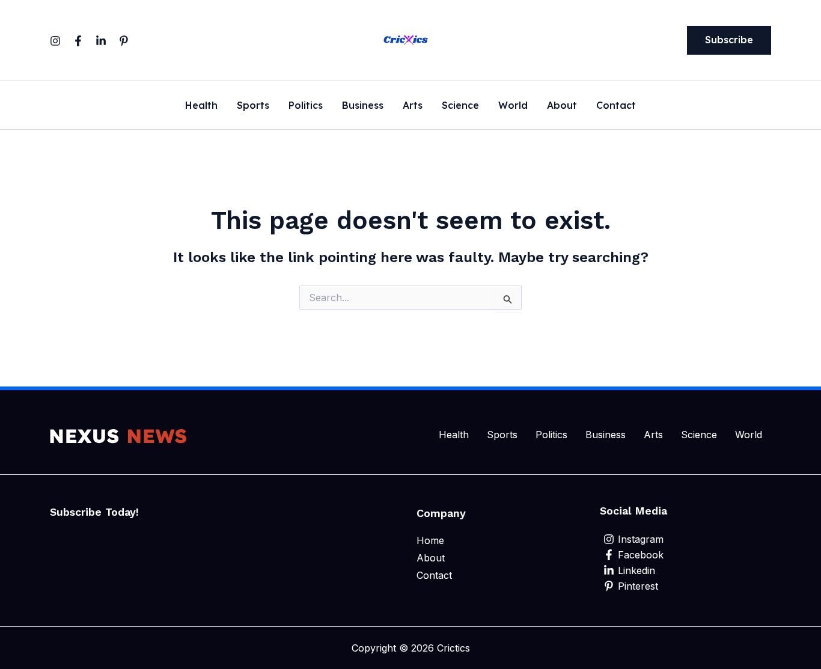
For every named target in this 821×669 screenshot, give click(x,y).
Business (362, 105)
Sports (253, 105)
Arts (413, 105)
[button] (729, 40)
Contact (616, 105)
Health (201, 105)
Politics (305, 105)
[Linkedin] (101, 40)
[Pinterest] (123, 40)
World (513, 105)
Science (460, 105)
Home (430, 540)
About (562, 105)
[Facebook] (78, 40)
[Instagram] (55, 40)
